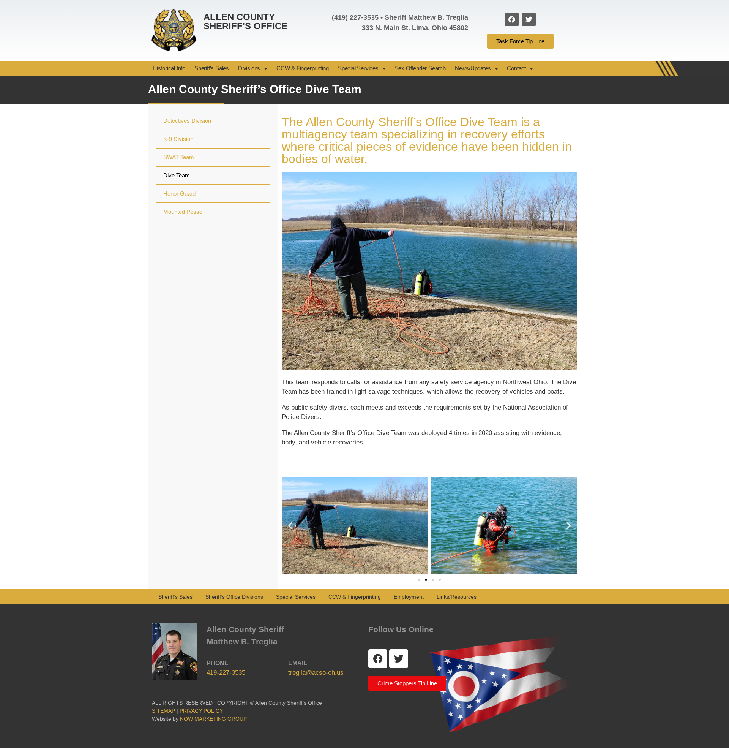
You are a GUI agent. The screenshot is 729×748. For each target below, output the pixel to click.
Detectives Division (187, 120)
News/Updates (473, 68)
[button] (290, 525)
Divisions (249, 68)
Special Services (358, 68)
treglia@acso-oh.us (316, 672)
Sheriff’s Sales (211, 68)
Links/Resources (457, 597)
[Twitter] (529, 19)
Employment (409, 597)
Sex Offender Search (420, 68)
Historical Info (169, 68)
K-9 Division (178, 139)
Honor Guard (179, 193)
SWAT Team (178, 157)
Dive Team (176, 175)
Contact (516, 68)
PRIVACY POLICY (203, 711)
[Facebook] (512, 19)
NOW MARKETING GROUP (213, 719)
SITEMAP (163, 711)
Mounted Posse (182, 212)
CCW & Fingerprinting (302, 68)
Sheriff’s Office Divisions (234, 597)
